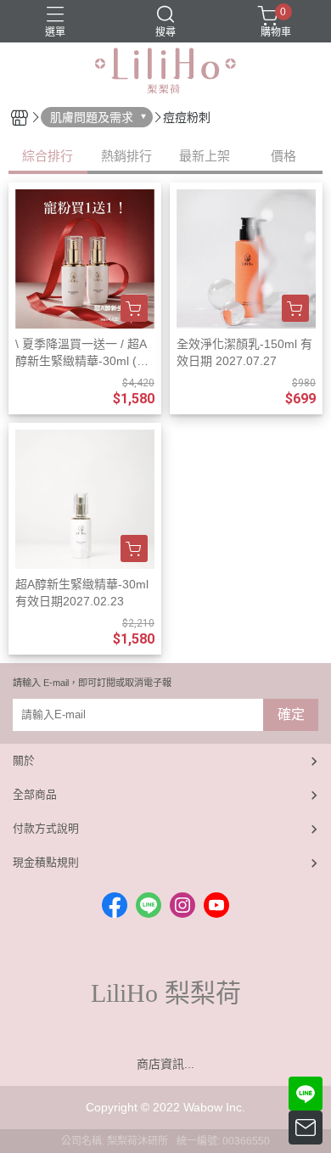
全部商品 (35, 794)
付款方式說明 (46, 828)
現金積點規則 (46, 862)
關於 (24, 760)
